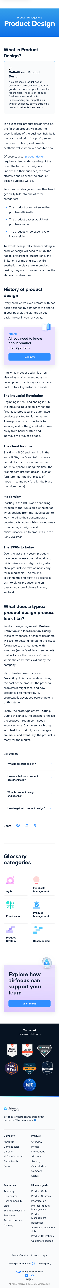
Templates (9, 1215)
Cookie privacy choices (19, 1263)
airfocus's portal (13, 1156)
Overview (36, 1141)
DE (27, 1279)
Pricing (35, 1146)
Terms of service (20, 1255)
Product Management (29, 17)
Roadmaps (37, 1222)
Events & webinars (14, 1210)
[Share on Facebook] (18, 826)
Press (7, 1166)
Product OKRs (39, 1191)
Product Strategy (41, 1196)
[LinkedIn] (26, 1275)
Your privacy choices (32, 1271)
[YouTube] (32, 1275)
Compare (36, 1170)
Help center (10, 1196)
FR (31, 1279)
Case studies (38, 1166)
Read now (29, 356)
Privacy (35, 1255)
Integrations (38, 1151)
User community (13, 1200)
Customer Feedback (42, 1240)
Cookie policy (44, 1263)
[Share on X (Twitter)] (35, 826)
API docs (36, 1156)
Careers (8, 1151)
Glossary (9, 1225)
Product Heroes (13, 1220)
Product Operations (42, 1235)
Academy (9, 1191)
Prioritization (38, 1200)
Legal (44, 1255)
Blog (6, 1205)
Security (36, 1161)
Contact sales (11, 1146)
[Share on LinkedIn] (26, 826)
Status (35, 1175)
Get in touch (11, 1161)
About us (9, 1141)
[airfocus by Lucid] (11, 1110)
